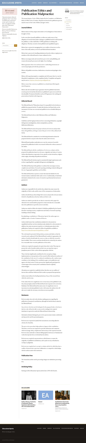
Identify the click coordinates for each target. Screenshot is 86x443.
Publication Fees (69, 27)
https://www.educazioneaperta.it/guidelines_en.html (35, 230)
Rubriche (45, 2)
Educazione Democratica (65, 2)
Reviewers (68, 25)
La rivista (34, 2)
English (82, 2)
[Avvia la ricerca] (15, 45)
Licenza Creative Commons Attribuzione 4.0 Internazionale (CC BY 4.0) (77, 12)
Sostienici (76, 2)
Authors (67, 23)
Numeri (40, 2)
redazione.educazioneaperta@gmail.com (39, 80)
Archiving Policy (69, 29)
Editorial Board (68, 21)
